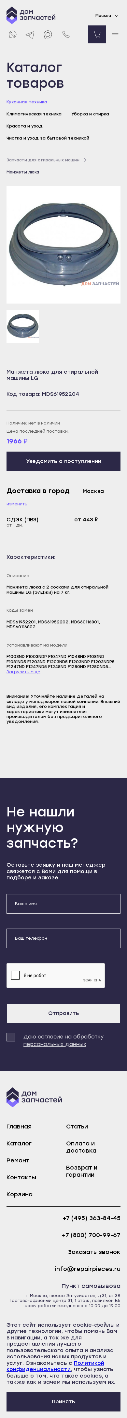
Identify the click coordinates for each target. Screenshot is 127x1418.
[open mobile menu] (115, 34)
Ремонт (18, 1160)
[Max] (48, 34)
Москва (103, 15)
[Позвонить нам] (66, 34)
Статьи (77, 1126)
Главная (19, 1126)
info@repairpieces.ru (87, 1269)
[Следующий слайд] (108, 244)
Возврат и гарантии (81, 1171)
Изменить (17, 503)
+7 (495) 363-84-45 (91, 1218)
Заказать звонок (94, 1252)
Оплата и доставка (81, 1147)
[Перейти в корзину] (97, 34)
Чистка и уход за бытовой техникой (48, 138)
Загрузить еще (23, 671)
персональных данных (54, 1044)
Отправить (63, 1013)
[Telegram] (30, 34)
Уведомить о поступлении (63, 461)
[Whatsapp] (12, 34)
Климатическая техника (34, 114)
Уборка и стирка (90, 114)
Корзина (20, 1194)
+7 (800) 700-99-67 (91, 1235)
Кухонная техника (27, 101)
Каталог (19, 1143)
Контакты (21, 1177)
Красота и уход (25, 126)
